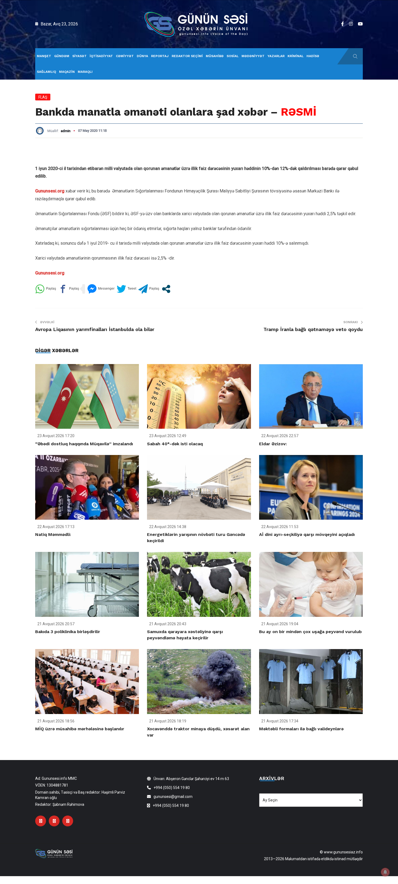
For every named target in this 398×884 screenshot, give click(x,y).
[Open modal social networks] (166, 289)
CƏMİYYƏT (125, 56)
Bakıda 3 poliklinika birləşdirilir (67, 631)
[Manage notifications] (385, 872)
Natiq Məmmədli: (53, 534)
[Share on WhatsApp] (45, 289)
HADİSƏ (312, 56)
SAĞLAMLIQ (46, 72)
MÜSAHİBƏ (215, 56)
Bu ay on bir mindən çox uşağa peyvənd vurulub (310, 631)
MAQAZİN (67, 72)
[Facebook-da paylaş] (68, 289)
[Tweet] (126, 289)
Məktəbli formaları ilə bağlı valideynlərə (301, 728)
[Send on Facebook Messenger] (101, 289)
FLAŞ (42, 97)
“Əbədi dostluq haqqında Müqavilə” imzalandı (84, 443)
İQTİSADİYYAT (101, 56)
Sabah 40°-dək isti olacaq (175, 443)
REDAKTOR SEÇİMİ (187, 56)
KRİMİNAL (296, 56)
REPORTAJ (160, 56)
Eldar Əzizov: (273, 443)
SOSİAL (233, 56)
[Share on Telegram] (148, 289)
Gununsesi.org (49, 191)
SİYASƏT (79, 56)
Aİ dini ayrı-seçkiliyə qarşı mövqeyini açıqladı (307, 534)
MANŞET (44, 56)
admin (65, 131)
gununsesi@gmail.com (173, 796)
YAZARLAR (276, 56)
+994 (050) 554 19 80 (172, 787)
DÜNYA (142, 56)
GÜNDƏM (61, 56)
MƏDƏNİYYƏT (253, 56)
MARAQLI (85, 72)
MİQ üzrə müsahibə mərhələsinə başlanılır (79, 728)
